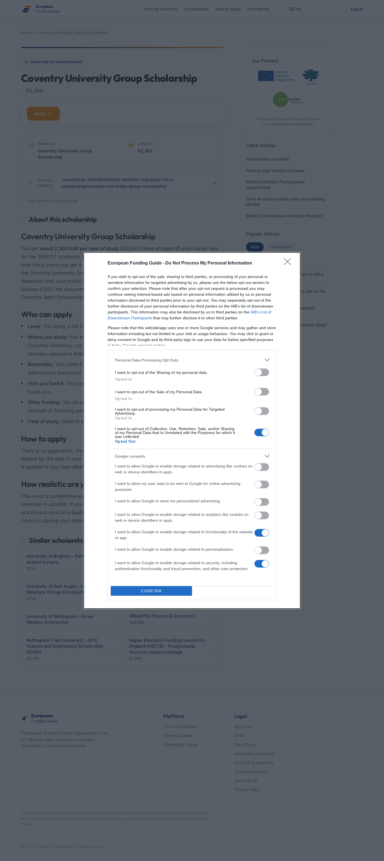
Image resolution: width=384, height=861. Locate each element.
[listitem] (192, 360)
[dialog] (192, 430)
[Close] (289, 263)
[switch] (261, 372)
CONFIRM (151, 591)
